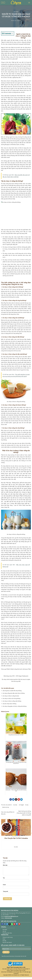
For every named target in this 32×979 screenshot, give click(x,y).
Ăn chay (26, 804)
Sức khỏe (16, 11)
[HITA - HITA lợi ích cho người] (16, 2)
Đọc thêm (16, 846)
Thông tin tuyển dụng (8, 937)
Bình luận (5, 865)
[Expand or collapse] (12, 33)
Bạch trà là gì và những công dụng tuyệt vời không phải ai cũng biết (24, 813)
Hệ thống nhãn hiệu (7, 933)
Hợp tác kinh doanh (7, 942)
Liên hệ (4, 931)
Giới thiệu (5, 929)
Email (4, 884)
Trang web (5, 891)
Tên (4, 877)
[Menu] (29, 3)
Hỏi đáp (4, 940)
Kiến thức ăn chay (5, 807)
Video (4, 939)
